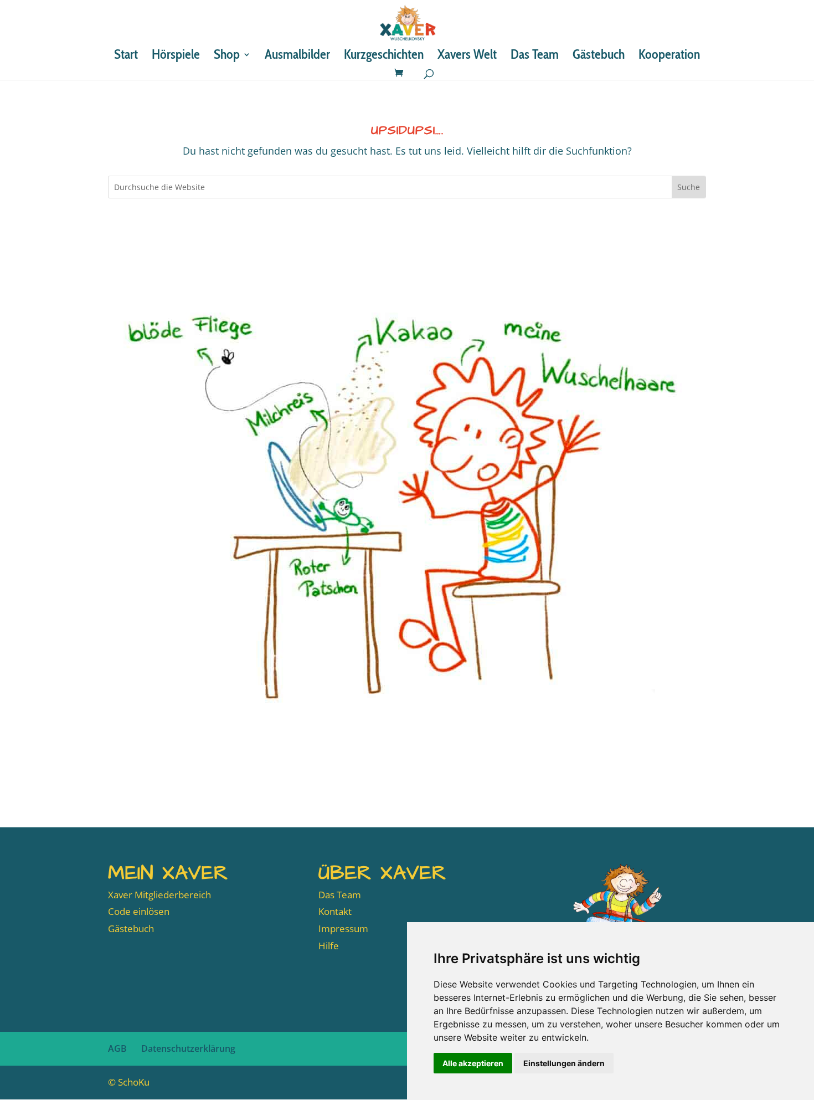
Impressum (343, 928)
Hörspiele (176, 56)
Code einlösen (138, 911)
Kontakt (335, 911)
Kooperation (669, 56)
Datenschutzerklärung (188, 1048)
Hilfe (328, 945)
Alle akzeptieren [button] (472, 1063)
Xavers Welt (467, 56)
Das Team (535, 56)
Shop (227, 56)
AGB (117, 1048)
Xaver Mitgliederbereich (159, 894)
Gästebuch (599, 56)
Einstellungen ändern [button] (564, 1063)
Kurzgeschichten (384, 56)
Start (126, 56)
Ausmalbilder (297, 56)
